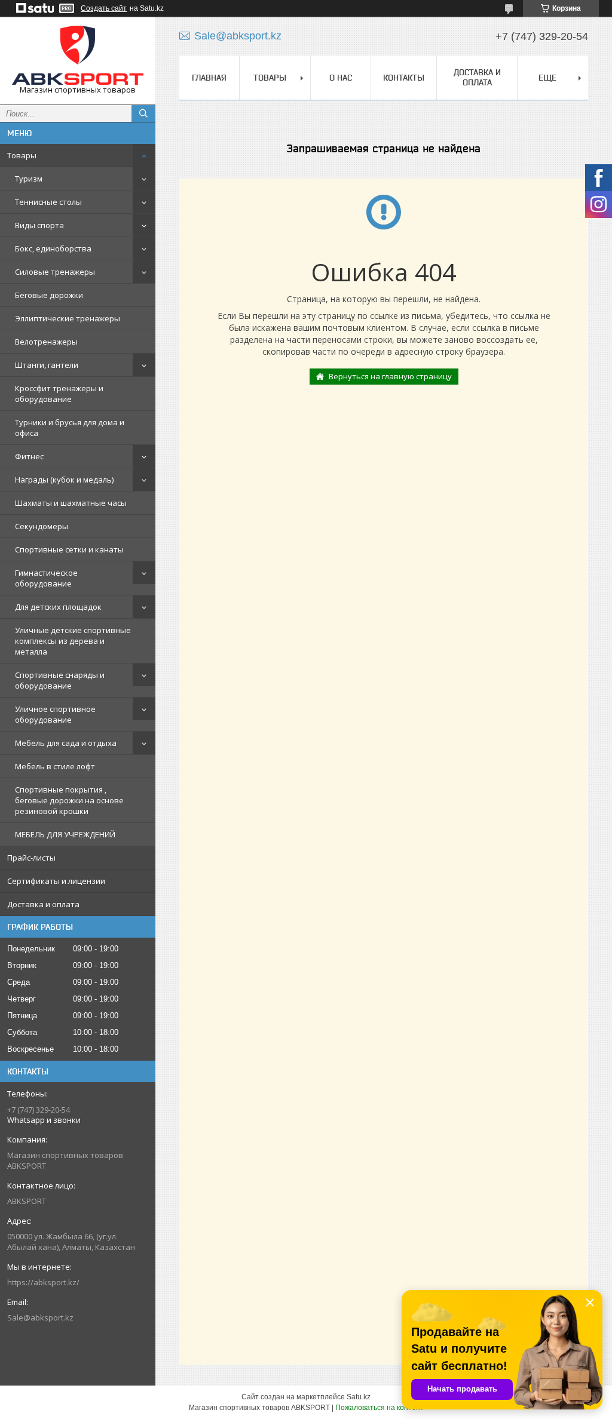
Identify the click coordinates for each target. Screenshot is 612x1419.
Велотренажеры (46, 341)
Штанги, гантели (46, 365)
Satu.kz (359, 1397)
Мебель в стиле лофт (55, 766)
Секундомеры (41, 526)
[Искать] (143, 113)
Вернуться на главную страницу (390, 376)
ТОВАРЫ (269, 77)
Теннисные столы (48, 201)
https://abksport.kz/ (43, 1282)
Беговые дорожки (49, 295)
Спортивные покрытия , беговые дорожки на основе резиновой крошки (69, 800)
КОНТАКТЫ (403, 77)
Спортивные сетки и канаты (69, 549)
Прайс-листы (31, 857)
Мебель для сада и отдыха (66, 743)
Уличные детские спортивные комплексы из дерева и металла (73, 641)
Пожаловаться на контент (379, 1407)
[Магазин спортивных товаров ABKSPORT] (77, 55)
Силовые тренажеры (55, 271)
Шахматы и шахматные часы (71, 502)
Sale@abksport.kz (40, 1317)
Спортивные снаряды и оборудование (60, 680)
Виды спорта (39, 225)
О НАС (340, 77)
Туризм (28, 178)
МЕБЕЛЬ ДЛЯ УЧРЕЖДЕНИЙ (65, 834)
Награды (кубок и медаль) (64, 479)
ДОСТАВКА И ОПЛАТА (477, 77)
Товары (21, 155)
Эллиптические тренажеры (67, 318)
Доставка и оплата (43, 904)
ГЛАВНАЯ (209, 77)
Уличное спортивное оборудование (55, 714)
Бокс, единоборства (53, 248)
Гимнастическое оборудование (46, 578)
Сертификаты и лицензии (56, 881)
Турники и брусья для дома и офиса (69, 427)
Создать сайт (104, 8)
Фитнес (29, 456)
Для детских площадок (58, 606)
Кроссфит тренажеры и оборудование (59, 393)
